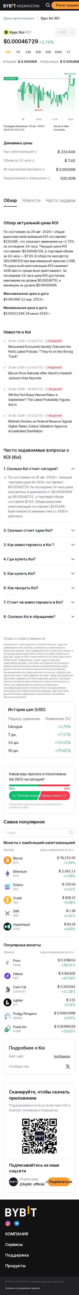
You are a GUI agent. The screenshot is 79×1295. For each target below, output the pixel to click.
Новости (31, 200)
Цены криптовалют (19, 18)
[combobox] (38, 833)
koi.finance (62, 1056)
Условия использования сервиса (22, 1288)
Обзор (10, 200)
